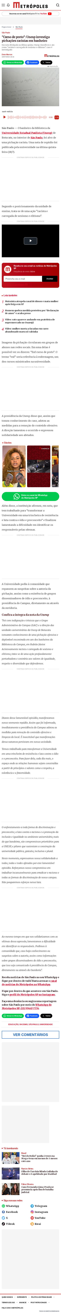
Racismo (24, 1024)
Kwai (38, 1223)
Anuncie (22, 1302)
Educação (13, 1024)
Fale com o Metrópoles (12, 1308)
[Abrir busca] (57, 5)
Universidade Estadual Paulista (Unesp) (27, 132)
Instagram (41, 1211)
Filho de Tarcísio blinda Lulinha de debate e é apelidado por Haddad (39, 1173)
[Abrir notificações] (8, 5)
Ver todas (14, 285)
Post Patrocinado (39, 1302)
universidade (46, 1024)
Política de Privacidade (41, 1297)
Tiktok (10, 1223)
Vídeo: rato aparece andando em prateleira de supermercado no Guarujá (30, 321)
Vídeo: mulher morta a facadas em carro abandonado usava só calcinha (26, 330)
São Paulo (19, 27)
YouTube (40, 1217)
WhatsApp (12, 1205)
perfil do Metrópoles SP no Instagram (32, 994)
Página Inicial (6, 27)
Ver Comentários (30, 1035)
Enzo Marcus (7, 54)
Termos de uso (8, 1302)
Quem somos (7, 1297)
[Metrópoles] (30, 5)
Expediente (22, 1297)
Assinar (49, 279)
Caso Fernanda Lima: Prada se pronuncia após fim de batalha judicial (37, 1190)
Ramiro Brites (27, 1169)
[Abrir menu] (3, 5)
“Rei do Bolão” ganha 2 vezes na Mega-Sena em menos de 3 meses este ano (39, 1159)
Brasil (23, 1153)
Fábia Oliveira (27, 1184)
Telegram (41, 1205)
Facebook (12, 1211)
